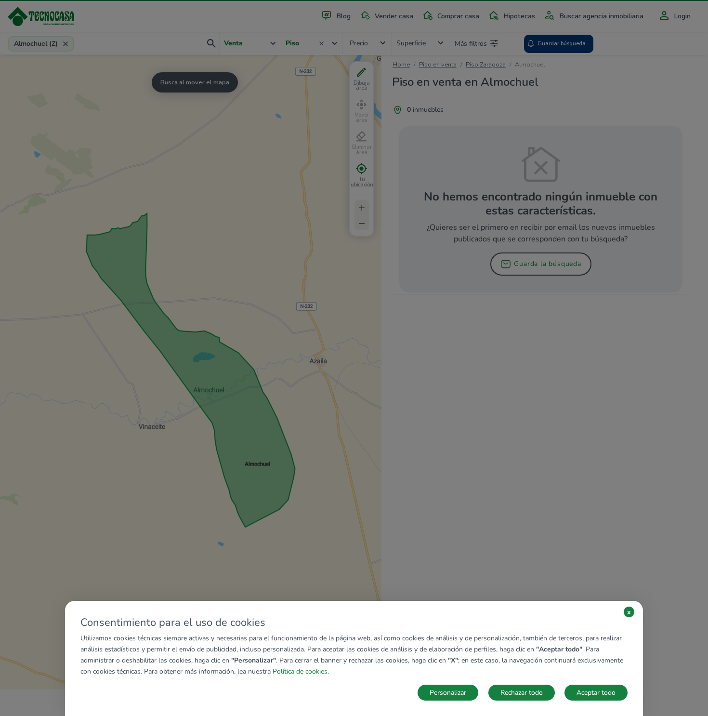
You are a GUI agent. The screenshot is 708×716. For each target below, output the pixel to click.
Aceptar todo (596, 692)
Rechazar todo (521, 692)
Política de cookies (300, 671)
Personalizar (448, 692)
